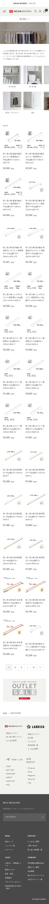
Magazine (31, 775)
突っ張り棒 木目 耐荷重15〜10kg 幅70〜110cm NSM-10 (35, 560)
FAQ (8, 784)
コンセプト (32, 741)
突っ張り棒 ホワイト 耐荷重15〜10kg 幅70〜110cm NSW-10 (35, 429)
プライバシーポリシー (13, 882)
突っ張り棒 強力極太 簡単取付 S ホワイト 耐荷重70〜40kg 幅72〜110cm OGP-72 (35, 205)
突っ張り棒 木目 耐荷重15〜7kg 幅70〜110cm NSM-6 (35, 472)
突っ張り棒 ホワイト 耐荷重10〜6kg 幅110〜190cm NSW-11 (12, 429)
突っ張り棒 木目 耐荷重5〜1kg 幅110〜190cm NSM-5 (12, 516)
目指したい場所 (33, 867)
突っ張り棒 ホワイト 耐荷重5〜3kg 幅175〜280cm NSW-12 (35, 385)
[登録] (42, 817)
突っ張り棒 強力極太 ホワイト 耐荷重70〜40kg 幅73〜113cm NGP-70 (35, 646)
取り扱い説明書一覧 (35, 849)
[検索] (35, 11)
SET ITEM (10, 770)
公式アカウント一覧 (35, 879)
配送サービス (10, 869)
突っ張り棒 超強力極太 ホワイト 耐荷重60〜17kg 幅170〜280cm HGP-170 (12, 205)
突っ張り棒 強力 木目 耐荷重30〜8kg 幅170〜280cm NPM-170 (35, 602)
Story (30, 772)
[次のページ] (40, 667)
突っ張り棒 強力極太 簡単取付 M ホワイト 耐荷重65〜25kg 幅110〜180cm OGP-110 (35, 252)
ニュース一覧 (10, 845)
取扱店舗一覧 (33, 745)
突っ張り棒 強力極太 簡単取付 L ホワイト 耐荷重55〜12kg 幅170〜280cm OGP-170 (13, 252)
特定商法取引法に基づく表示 (13, 887)
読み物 (30, 737)
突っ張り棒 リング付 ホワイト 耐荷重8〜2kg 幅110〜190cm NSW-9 (13, 297)
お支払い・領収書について (13, 864)
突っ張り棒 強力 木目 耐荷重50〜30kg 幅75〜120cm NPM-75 (12, 602)
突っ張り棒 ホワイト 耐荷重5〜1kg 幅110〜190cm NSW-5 (12, 385)
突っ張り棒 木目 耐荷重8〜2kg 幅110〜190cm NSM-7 (12, 472)
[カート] (44, 11)
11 (34, 667)
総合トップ (9, 841)
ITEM (8, 766)
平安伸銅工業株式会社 (36, 863)
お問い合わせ (32, 845)
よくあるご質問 (33, 841)
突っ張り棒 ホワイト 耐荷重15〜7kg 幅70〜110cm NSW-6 (35, 341)
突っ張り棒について (14, 736)
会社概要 (31, 871)
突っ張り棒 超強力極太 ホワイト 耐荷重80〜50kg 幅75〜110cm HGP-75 (12, 158)
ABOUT (9, 777)
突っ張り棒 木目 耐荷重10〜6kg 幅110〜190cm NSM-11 (12, 560)
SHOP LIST (10, 781)
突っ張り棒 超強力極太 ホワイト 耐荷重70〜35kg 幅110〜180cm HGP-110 (35, 158)
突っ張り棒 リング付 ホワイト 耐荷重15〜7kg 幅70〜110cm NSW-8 (35, 297)
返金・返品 (9, 873)
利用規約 (8, 877)
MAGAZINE (10, 773)
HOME (5, 713)
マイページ (9, 849)
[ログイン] (40, 11)
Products (31, 768)
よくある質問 (11, 740)
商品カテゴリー (12, 733)
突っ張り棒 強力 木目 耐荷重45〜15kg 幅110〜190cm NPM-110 (12, 645)
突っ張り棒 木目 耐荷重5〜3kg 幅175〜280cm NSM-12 (35, 516)
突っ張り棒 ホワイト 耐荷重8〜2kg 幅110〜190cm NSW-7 (12, 341)
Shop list (31, 779)
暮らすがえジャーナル (36, 875)
